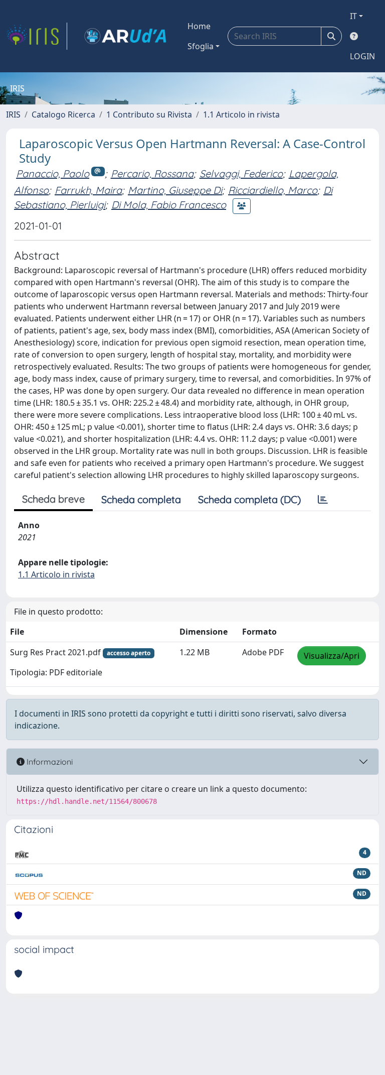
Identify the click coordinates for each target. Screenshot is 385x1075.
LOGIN (362, 56)
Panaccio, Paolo (52, 173)
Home (199, 26)
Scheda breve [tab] (53, 499)
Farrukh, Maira (88, 190)
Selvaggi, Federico (241, 173)
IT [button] (353, 16)
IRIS (13, 114)
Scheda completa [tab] (141, 499)
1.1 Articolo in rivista (241, 114)
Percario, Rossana (152, 173)
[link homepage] (36, 36)
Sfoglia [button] (200, 46)
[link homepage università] (125, 36)
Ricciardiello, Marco (272, 190)
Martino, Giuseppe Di (175, 190)
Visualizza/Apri (331, 655)
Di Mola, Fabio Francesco (168, 204)
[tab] (322, 499)
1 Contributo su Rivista (149, 114)
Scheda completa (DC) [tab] (249, 499)
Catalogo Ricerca (63, 114)
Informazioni (49, 762)
